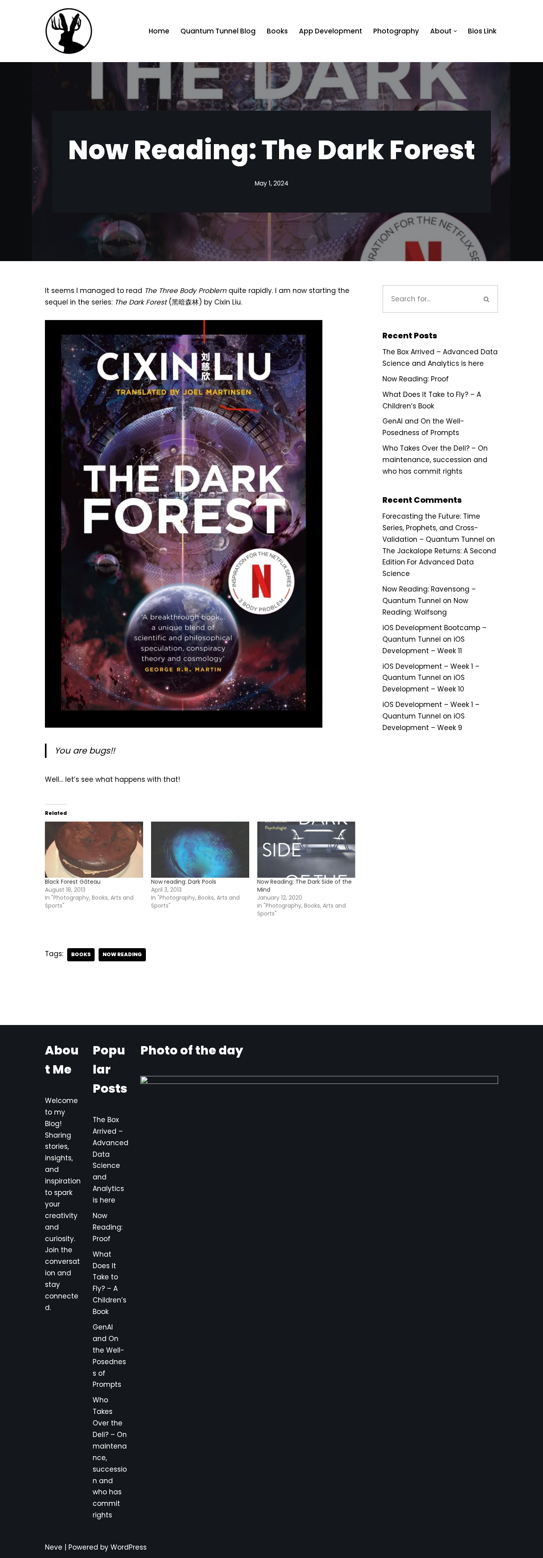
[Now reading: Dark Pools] (200, 850)
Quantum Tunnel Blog (218, 31)
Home (159, 31)
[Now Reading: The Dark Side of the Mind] (306, 850)
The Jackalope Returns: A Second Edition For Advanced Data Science (439, 562)
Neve (53, 1547)
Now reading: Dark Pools (183, 882)
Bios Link (482, 31)
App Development (330, 31)
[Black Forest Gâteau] (94, 850)
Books (277, 31)
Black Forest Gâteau (73, 882)
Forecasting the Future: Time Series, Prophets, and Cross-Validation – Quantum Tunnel (433, 528)
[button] (455, 31)
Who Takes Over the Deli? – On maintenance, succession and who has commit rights (435, 459)
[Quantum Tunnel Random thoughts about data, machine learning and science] (69, 31)
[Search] (487, 299)
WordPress (129, 1547)
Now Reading (122, 954)
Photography (396, 31)
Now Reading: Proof (415, 379)
